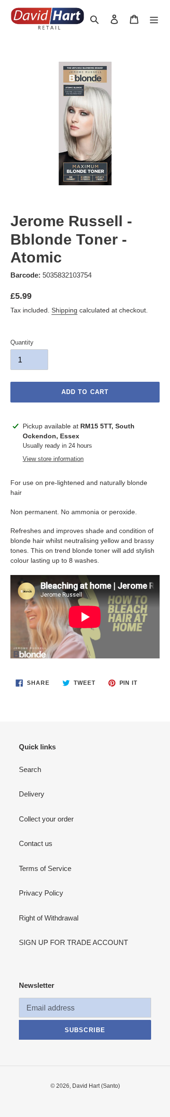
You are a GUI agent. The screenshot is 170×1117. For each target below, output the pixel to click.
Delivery (31, 794)
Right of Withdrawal (48, 918)
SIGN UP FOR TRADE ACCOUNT (73, 942)
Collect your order (46, 819)
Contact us (35, 843)
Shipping (64, 310)
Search (30, 769)
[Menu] (154, 19)
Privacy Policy (41, 893)
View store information (53, 458)
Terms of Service (45, 868)
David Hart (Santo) (96, 1086)
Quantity (22, 342)
